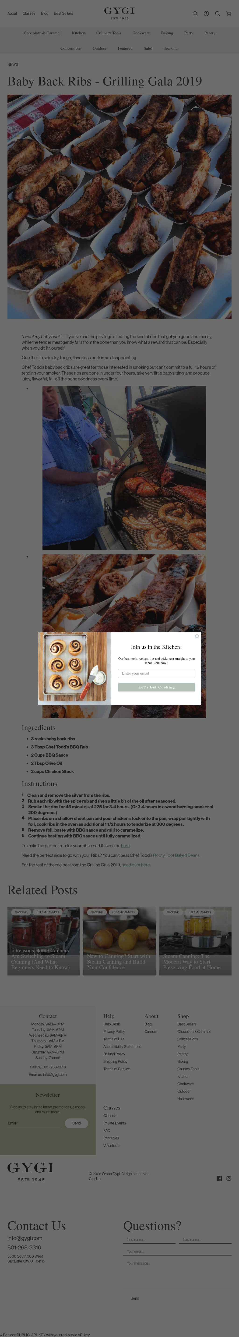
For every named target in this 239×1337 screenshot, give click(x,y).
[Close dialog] (197, 636)
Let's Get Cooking (156, 687)
